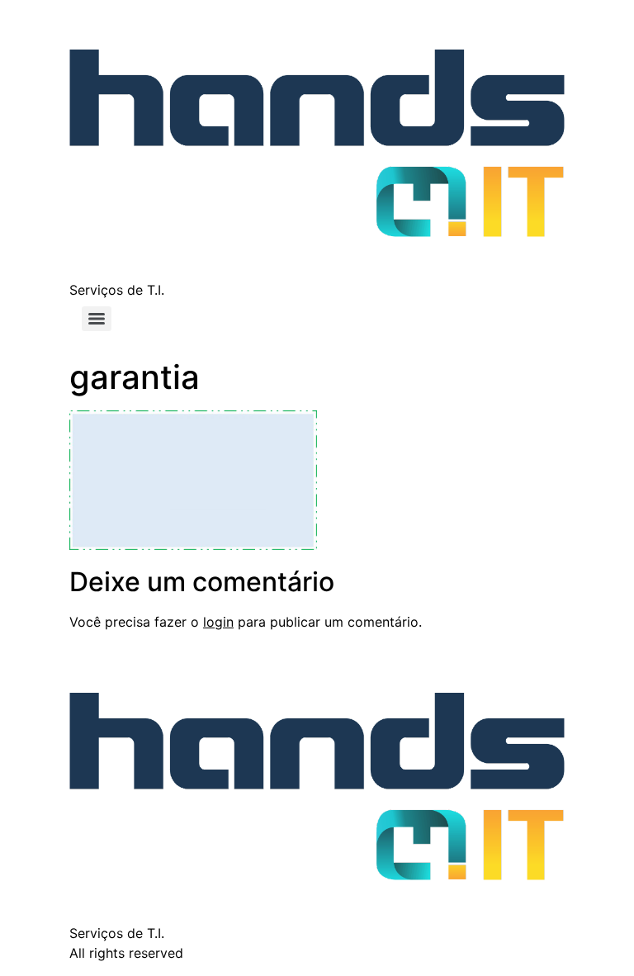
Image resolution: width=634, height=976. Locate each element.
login (218, 622)
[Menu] (96, 318)
